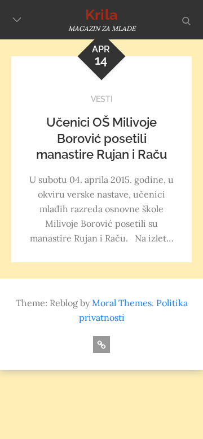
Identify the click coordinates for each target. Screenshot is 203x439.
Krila (101, 14)
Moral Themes (122, 302)
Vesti (102, 99)
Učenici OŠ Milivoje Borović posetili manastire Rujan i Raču (101, 138)
